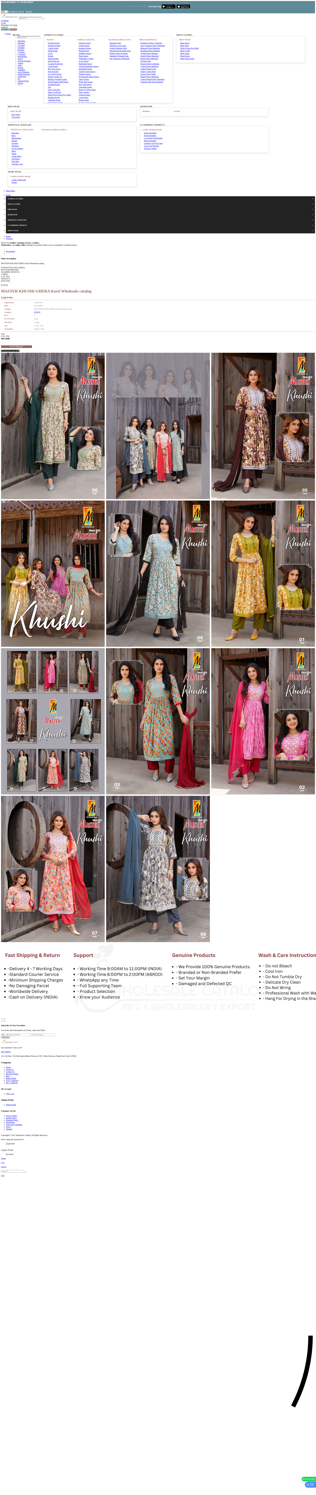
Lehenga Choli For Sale (153, 143)
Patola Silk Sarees (86, 82)
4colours (21, 50)
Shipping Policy (12, 1120)
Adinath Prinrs (23, 81)
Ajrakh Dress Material (149, 53)
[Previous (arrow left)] (2, 1021)
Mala (14, 151)
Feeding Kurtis (53, 43)
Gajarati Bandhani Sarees (89, 66)
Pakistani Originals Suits (119, 56)
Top (49, 87)
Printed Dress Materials (149, 77)
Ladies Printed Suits (148, 69)
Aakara (20, 63)
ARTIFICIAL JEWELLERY (21, 130)
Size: (3, 334)
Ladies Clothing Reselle (152, 130)
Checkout (13, 29)
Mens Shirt (184, 46)
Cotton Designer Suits (118, 48)
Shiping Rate (11, 1105)
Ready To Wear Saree (87, 90)
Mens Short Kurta (187, 59)
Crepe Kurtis (53, 66)
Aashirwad (22, 76)
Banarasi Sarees (85, 48)
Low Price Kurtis (54, 74)
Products (9, 239)
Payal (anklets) (17, 149)
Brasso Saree (84, 100)
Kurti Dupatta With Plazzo (58, 82)
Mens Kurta (184, 43)
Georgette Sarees (85, 87)
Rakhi (14, 154)
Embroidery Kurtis (55, 103)
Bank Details (11, 1078)
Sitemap (9, 1129)
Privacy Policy (11, 1116)
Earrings (15, 143)
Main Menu (10, 191)
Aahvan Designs (24, 61)
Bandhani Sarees (85, 64)
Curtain (177, 111)
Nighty (14, 182)
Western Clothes (150, 149)
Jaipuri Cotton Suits (148, 72)
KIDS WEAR (15, 111)
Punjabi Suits (145, 61)
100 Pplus (21, 41)
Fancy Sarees (84, 92)
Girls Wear (16, 117)
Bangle (14, 141)
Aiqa (19, 85)
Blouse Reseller (150, 141)
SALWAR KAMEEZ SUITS (119, 40)
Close (15, 25)
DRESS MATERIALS (148, 40)
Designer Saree (85, 43)
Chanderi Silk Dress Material (151, 82)
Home (8, 34)
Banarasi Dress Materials (150, 48)
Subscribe (5, 1037)
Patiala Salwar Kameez (119, 53)
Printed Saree (84, 51)
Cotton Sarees (84, 46)
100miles (21, 43)
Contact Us (13, 11)
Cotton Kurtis (53, 48)
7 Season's (22, 54)
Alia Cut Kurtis (54, 90)
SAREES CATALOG (86, 40)
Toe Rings (16, 159)
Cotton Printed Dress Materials (152, 79)
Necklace (15, 146)
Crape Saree (83, 97)
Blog (8, 1076)
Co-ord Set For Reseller (153, 138)
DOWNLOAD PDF (11, 351)
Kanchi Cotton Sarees (87, 103)
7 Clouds (21, 52)
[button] (158, 1492)
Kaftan (50, 56)
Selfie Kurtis (53, 51)
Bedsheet (146, 111)
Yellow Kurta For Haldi (189, 48)
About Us (10, 1069)
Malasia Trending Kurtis (57, 79)
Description (10, 251)
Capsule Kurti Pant (55, 64)
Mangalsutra (16, 138)
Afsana (20, 83)
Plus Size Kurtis (54, 69)
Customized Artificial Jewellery (54, 130)
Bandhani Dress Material (150, 51)
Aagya (20, 59)
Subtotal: (4, 27)
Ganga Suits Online (148, 74)
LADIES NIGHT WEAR (20, 177)
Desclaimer (10, 1122)
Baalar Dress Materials (149, 59)
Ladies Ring (16, 156)
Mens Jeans (184, 53)
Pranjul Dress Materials (149, 56)
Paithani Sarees (85, 74)
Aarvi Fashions (23, 72)
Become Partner (12, 1074)
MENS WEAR (185, 40)
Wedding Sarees (85, 53)
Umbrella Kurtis (54, 100)
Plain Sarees (83, 56)
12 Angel (21, 45)
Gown (50, 53)
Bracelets (15, 133)
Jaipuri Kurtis (53, 59)
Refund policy (11, 1118)
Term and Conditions (14, 1125)
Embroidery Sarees (86, 59)
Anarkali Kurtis (54, 85)
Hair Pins (15, 161)
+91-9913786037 (9, 2)
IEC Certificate (12, 1083)
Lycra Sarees (84, 61)
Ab (19, 79)
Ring (13, 136)
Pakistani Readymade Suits (120, 51)
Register (29, 11)
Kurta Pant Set (53, 61)
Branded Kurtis (54, 97)
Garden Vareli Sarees (87, 72)
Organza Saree (84, 95)
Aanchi (20, 68)
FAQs (8, 1127)
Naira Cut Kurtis (54, 92)
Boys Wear (16, 115)
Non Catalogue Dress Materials (152, 46)
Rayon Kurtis (53, 72)
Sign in (21, 11)
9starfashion (22, 57)
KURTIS (50, 40)
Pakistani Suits (115, 43)
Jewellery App (17, 164)
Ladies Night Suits (19, 180)
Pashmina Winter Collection (151, 43)
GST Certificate (12, 1081)
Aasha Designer (24, 74)
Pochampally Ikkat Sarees (89, 77)
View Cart (5, 29)
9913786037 (6, 1052)
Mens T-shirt (185, 51)
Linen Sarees (84, 79)
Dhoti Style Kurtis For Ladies (59, 95)
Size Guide (5, 338)
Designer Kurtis (54, 46)
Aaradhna (21, 70)
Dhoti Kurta (185, 56)
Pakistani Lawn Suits (118, 46)
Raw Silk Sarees (85, 85)
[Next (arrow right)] (4, 1021)
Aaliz (20, 65)
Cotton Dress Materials (149, 66)
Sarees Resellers (150, 133)
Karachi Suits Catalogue (149, 64)
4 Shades (21, 48)
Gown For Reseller (151, 146)
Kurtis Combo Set (55, 77)
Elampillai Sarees (85, 69)
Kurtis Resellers (150, 136)
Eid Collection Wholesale (119, 59)
